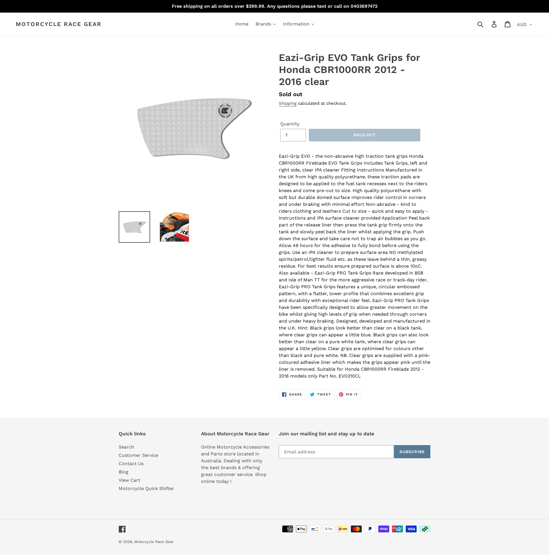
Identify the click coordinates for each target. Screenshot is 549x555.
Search (126, 447)
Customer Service (138, 455)
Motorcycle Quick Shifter (146, 488)
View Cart (129, 480)
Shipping (288, 103)
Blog (123, 472)
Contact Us (131, 463)
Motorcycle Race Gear (59, 24)
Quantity (289, 124)
